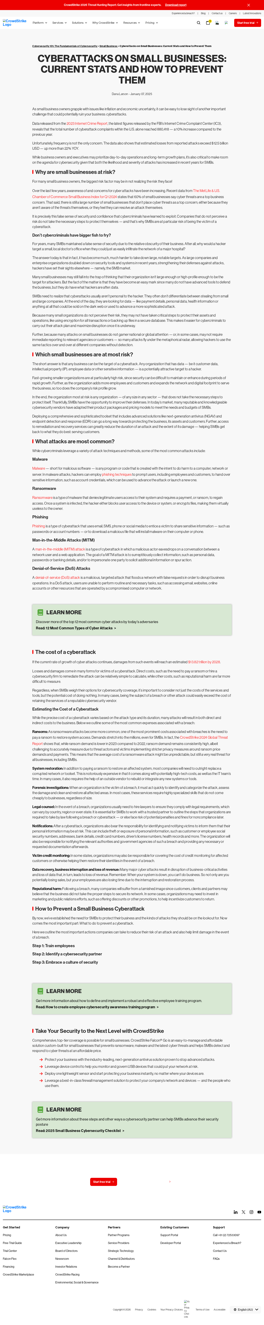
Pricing (149, 22)
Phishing (38, 526)
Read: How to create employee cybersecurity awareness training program (96, 1007)
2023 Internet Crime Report (87, 123)
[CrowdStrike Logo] (15, 22)
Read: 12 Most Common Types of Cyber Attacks (74, 628)
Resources (130, 22)
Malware (38, 468)
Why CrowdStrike (103, 22)
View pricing (159, 1181)
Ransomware (42, 498)
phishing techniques (117, 474)
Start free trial (101, 1182)
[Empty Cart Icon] (217, 23)
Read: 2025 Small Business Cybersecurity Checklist (79, 1130)
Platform (38, 22)
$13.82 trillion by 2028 (204, 662)
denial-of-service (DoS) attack (57, 578)
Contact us (131, 1182)
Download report (175, 5)
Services (57, 22)
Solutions (78, 22)
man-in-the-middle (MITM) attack (60, 549)
